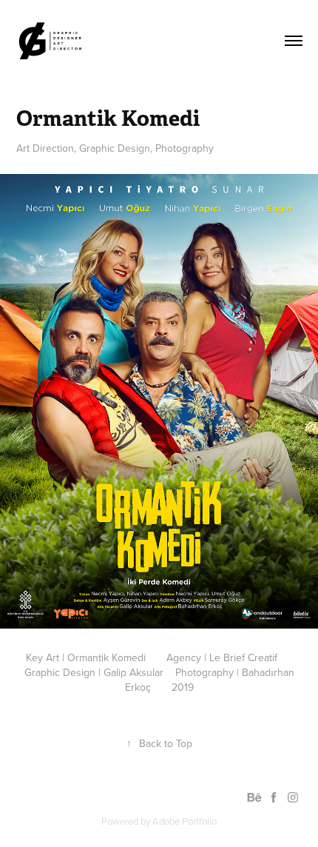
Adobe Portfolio (184, 821)
